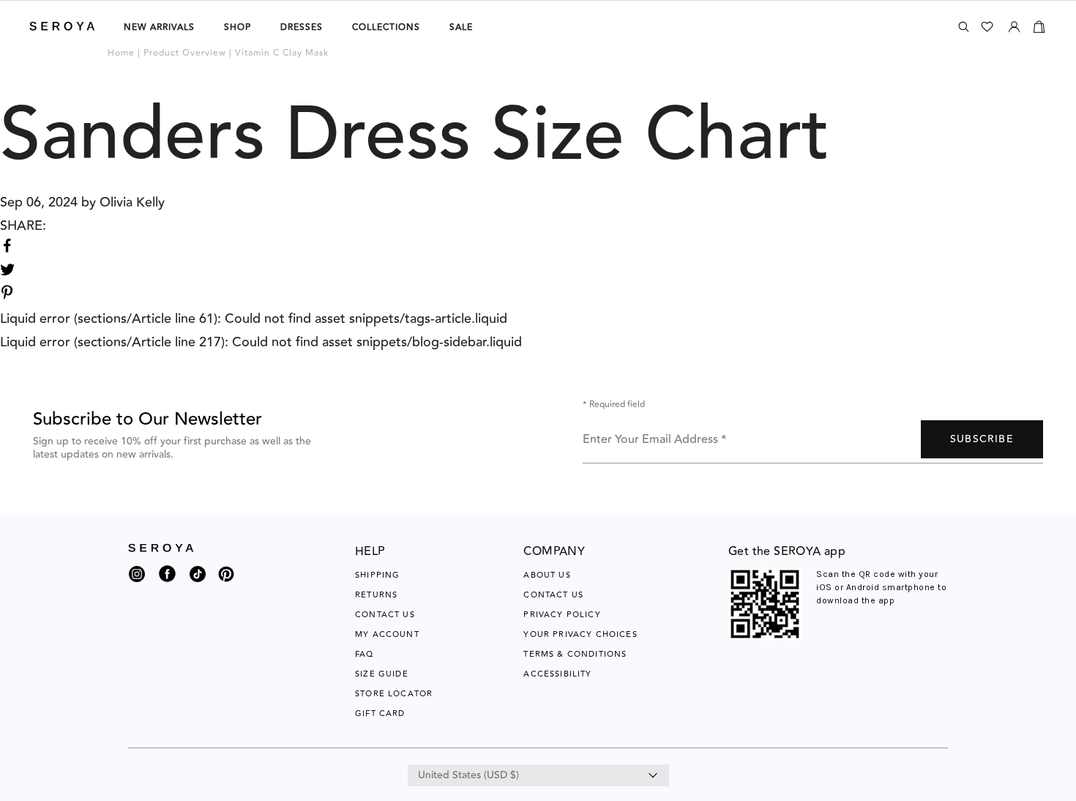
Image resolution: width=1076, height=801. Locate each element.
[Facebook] (167, 583)
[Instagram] (137, 577)
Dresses (301, 27)
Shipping (377, 575)
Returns (376, 595)
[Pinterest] (226, 583)
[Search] (963, 27)
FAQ (364, 654)
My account (387, 634)
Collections (386, 27)
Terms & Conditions (575, 654)
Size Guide (381, 674)
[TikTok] (197, 577)
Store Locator (394, 694)
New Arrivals (159, 27)
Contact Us (385, 614)
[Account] (1014, 24)
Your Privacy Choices (580, 634)
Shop (237, 27)
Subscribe (982, 439)
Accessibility (557, 674)
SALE (461, 27)
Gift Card (380, 713)
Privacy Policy (561, 614)
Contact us (553, 595)
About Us (546, 575)
